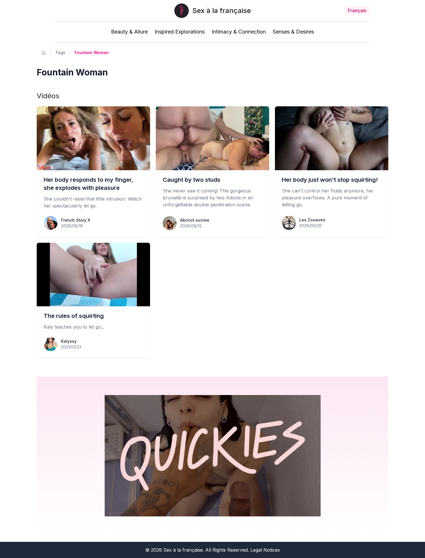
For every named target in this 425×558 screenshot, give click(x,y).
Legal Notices (265, 550)
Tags (60, 52)
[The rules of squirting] (93, 275)
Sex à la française (221, 10)
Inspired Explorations (180, 32)
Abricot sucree (194, 220)
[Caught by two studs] (212, 138)
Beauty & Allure (129, 32)
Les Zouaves (312, 219)
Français (357, 10)
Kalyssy (69, 341)
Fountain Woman (92, 52)
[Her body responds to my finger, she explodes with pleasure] (93, 138)
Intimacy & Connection (239, 32)
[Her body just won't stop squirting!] (331, 138)
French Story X (75, 220)
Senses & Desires (293, 32)
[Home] (43, 52)
